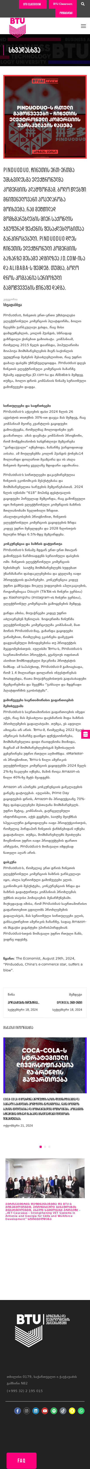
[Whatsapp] (81, 1410)
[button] (41, 1147)
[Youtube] (45, 1410)
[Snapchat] (72, 1410)
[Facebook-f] (17, 1410)
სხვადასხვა (12, 305)
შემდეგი (75, 994)
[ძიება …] (83, 4)
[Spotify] (53, 1410)
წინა (11, 994)
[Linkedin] (35, 1410)
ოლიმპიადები (66, 13)
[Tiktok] (63, 1410)
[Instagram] (26, 1410)
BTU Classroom (62, 4)
